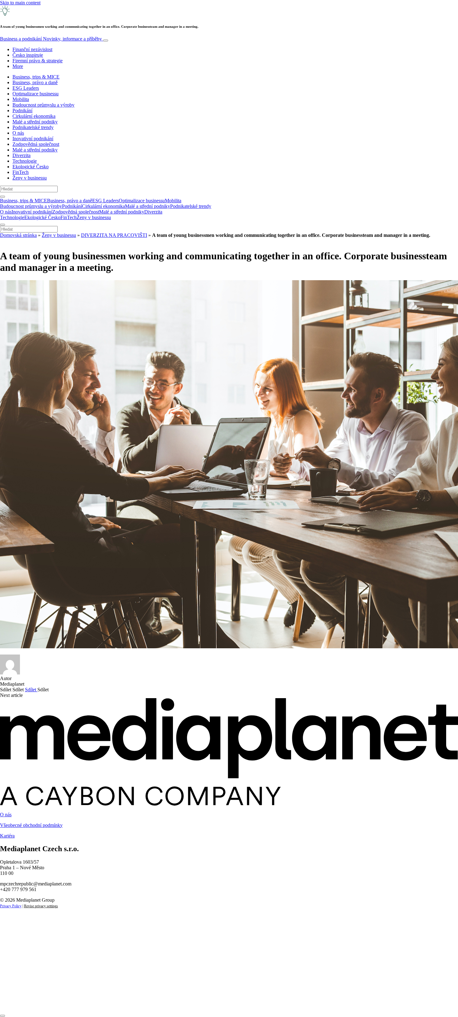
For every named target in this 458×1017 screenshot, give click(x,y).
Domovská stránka (18, 235)
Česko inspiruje (27, 55)
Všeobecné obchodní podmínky (31, 825)
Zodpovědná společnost (35, 144)
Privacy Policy (10, 906)
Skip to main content (20, 2)
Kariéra (7, 835)
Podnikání (22, 110)
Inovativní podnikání (32, 138)
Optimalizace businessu (35, 93)
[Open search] (2, 197)
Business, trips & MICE (36, 76)
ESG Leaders (25, 88)
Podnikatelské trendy (33, 127)
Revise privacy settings (41, 906)
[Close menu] (2, 225)
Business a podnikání (51, 38)
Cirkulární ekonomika (33, 116)
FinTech (20, 172)
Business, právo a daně (35, 82)
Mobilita (20, 99)
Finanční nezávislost (32, 49)
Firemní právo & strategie (37, 60)
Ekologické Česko (30, 166)
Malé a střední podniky (35, 121)
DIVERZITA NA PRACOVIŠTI (114, 235)
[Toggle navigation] (105, 40)
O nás (18, 133)
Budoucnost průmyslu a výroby (43, 105)
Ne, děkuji (127, 1001)
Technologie (24, 161)
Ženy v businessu (29, 177)
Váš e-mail (20, 979)
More (17, 66)
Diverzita (21, 155)
